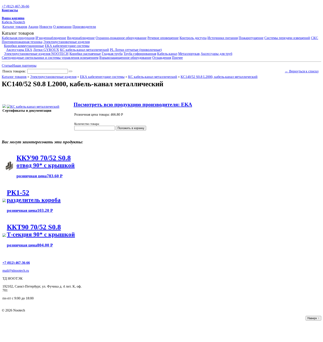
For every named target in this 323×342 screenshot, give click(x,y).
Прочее (177, 57)
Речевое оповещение (163, 38)
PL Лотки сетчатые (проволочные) (136, 50)
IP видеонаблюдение (50, 38)
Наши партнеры (24, 65)
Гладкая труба (112, 54)
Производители (84, 27)
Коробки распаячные (85, 54)
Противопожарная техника (22, 42)
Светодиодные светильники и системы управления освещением (50, 57)
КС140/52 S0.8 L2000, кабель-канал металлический (219, 77)
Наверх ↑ (313, 318)
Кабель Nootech (13, 22)
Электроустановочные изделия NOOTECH (36, 54)
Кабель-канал (167, 54)
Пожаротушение (251, 38)
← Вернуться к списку (302, 71)
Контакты (10, 10)
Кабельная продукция (18, 38)
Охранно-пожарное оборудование (121, 38)
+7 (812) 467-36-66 (15, 6)
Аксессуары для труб (216, 54)
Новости (45, 27)
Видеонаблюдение (81, 38)
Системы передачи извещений (287, 38)
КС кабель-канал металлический (84, 50)
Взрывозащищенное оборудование (125, 57)
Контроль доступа (193, 38)
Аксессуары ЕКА (19, 50)
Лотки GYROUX (46, 50)
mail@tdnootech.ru (15, 270)
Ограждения (161, 57)
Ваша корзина (13, 18)
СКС (314, 38)
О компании (62, 27)
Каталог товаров (14, 27)
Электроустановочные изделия (66, 42)
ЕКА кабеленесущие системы (67, 46)
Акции (33, 27)
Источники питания (222, 38)
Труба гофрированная (139, 54)
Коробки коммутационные (24, 46)
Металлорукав (189, 54)
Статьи (7, 65)
